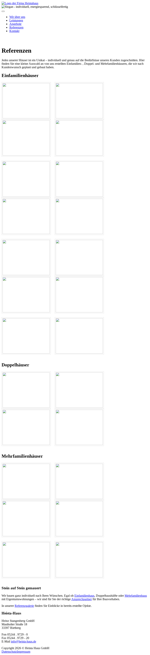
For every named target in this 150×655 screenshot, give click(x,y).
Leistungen (16, 20)
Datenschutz (9, 651)
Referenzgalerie (24, 605)
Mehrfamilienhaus (136, 595)
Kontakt (14, 31)
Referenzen (16, 27)
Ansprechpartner (81, 599)
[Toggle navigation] (3, 11)
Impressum (23, 651)
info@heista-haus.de (23, 641)
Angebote (15, 24)
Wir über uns (17, 17)
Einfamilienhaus (84, 595)
